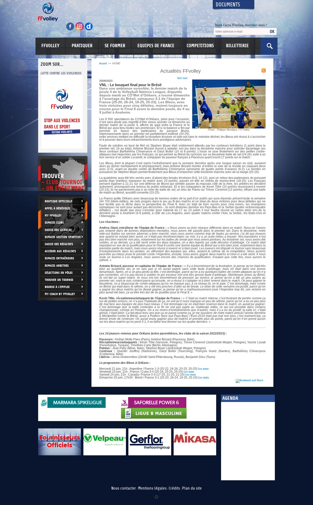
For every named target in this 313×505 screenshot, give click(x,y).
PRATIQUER (82, 45)
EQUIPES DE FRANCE (155, 45)
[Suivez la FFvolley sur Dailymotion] (89, 29)
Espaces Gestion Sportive (63, 237)
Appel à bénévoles (57, 208)
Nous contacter (123, 488)
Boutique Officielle (58, 201)
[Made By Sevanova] (156, 494)
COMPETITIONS (200, 45)
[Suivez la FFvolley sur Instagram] (80, 29)
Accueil (103, 63)
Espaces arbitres (57, 265)
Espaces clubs (54, 222)
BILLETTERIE (237, 45)
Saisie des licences (58, 230)
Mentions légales (152, 488)
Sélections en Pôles (59, 273)
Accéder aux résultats (60, 251)
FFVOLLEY (50, 45)
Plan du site (192, 488)
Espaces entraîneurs (59, 258)
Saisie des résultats (59, 244)
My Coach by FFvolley (60, 294)
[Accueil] (121, 11)
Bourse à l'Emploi (57, 287)
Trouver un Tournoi (59, 280)
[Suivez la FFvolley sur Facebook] (70, 29)
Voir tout (182, 78)
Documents (228, 5)
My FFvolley (53, 215)
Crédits (174, 488)
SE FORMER (115, 45)
